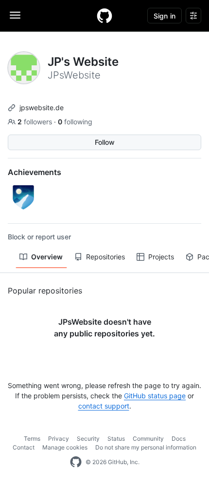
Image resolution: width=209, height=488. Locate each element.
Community (148, 438)
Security (88, 438)
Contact (24, 447)
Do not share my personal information (145, 447)
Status (116, 438)
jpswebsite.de (41, 107)
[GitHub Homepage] (76, 462)
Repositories (105, 257)
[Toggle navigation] (15, 15)
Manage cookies (64, 447)
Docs (179, 438)
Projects (161, 257)
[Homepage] (104, 15)
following (75, 121)
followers (35, 121)
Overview (47, 257)
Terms (32, 438)
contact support (103, 406)
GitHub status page (155, 395)
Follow (105, 142)
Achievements (34, 172)
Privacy (58, 438)
